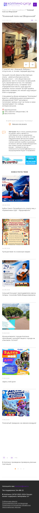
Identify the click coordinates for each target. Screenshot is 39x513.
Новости (5, 10)
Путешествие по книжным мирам (16, 252)
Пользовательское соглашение (15, 503)
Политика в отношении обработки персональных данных (16, 506)
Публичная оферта (9, 501)
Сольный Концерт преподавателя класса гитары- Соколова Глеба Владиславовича (19, 294)
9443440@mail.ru (22, 486)
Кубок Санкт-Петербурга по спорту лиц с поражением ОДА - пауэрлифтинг (19, 209)
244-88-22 (19, 490)
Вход (29, 5)
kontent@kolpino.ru (27, 149)
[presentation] (26, 64)
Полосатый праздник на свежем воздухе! (19, 423)
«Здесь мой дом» (9, 382)
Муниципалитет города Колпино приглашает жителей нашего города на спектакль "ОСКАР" (18, 338)
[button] (15, 468)
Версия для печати (19, 124)
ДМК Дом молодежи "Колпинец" (20, 121)
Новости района (17, 10)
